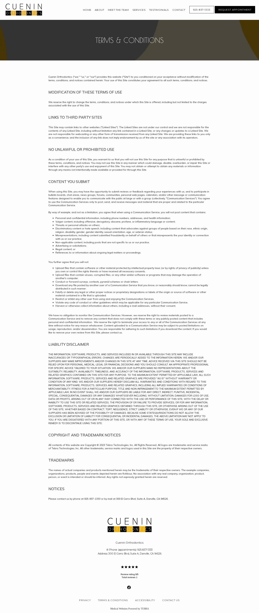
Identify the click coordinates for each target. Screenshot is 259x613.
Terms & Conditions (113, 600)
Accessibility (145, 600)
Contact (179, 9)
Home (87, 9)
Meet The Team (118, 9)
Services (139, 9)
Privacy (85, 600)
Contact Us (171, 600)
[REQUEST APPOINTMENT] (234, 13)
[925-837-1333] (202, 13)
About (99, 9)
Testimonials (159, 9)
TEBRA (145, 608)
